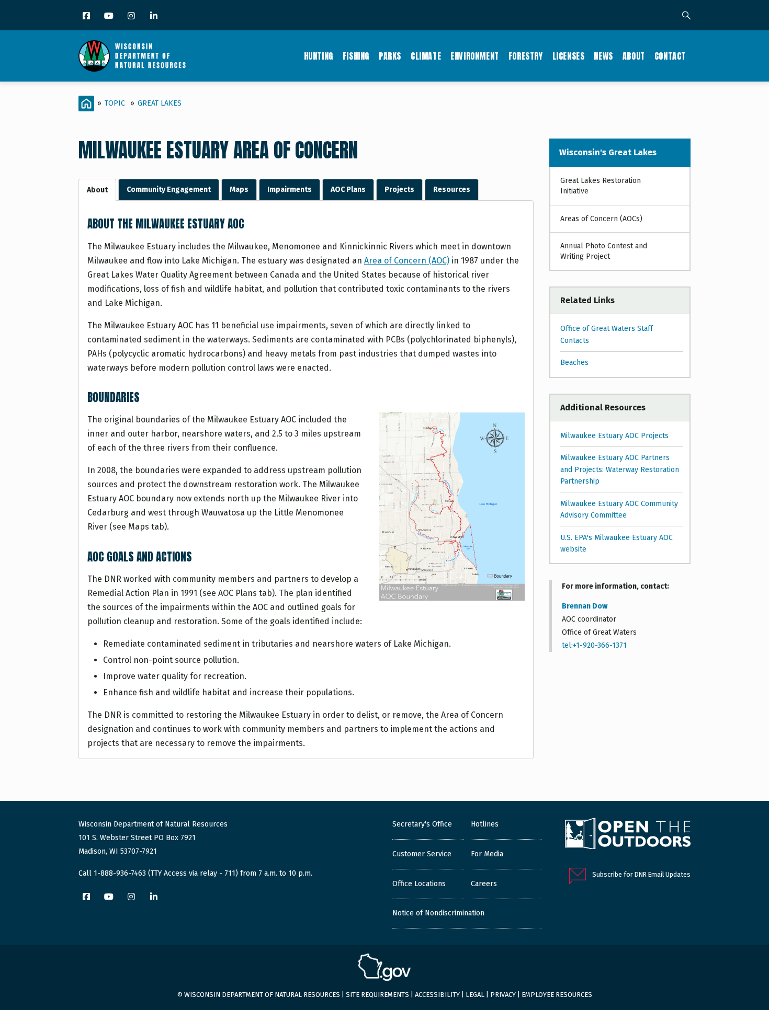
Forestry (525, 56)
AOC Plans (348, 189)
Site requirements (377, 994)
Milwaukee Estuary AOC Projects (614, 435)
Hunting (318, 56)
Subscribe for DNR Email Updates (641, 874)
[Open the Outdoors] (628, 835)
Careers (484, 883)
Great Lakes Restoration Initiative (600, 186)
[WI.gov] (384, 969)
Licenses (568, 56)
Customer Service (421, 854)
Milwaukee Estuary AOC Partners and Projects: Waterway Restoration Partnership (619, 469)
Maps (239, 189)
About (634, 56)
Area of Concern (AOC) (406, 261)
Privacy (503, 994)
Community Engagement (169, 189)
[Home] (132, 56)
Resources (451, 189)
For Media (487, 854)
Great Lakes (160, 103)
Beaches (574, 362)
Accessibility (437, 994)
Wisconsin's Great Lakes (608, 152)
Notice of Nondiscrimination (438, 913)
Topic (115, 103)
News (603, 56)
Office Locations (419, 883)
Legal (475, 994)
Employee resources (557, 994)
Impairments (289, 189)
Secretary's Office (422, 824)
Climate (426, 56)
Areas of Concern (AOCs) (601, 218)
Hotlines (485, 824)
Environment (474, 56)
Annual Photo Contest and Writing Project (603, 251)
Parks (390, 56)
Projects (399, 189)
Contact (670, 56)
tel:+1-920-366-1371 (594, 645)
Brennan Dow (584, 606)
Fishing (356, 56)
